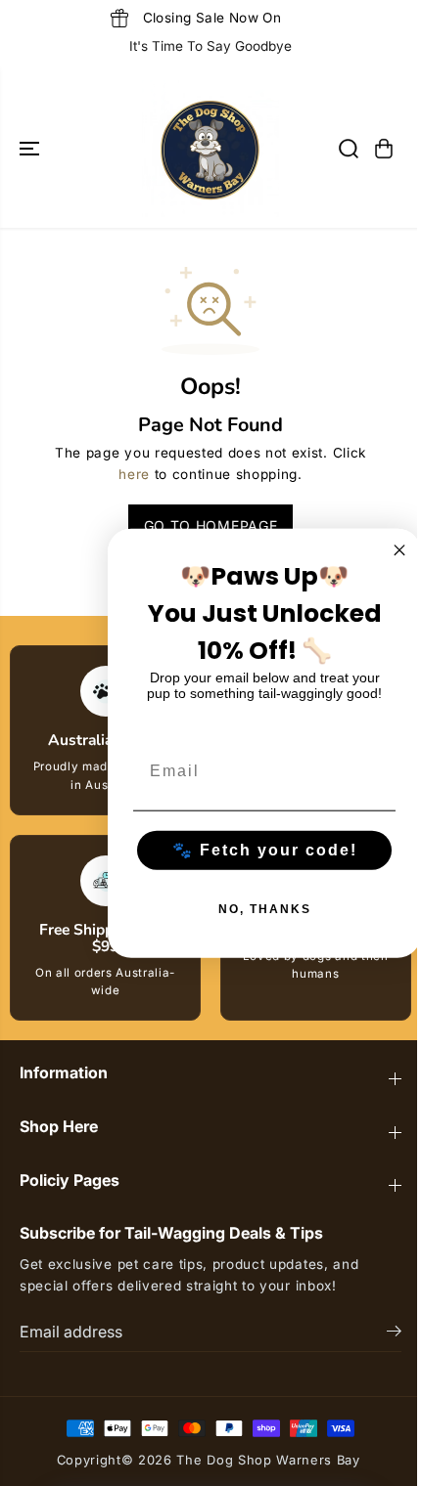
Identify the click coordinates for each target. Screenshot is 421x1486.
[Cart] (383, 148)
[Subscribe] (394, 1333)
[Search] (348, 148)
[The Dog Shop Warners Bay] (210, 148)
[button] (31, 148)
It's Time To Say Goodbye (210, 46)
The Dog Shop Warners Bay (267, 1460)
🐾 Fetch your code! (264, 849)
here (134, 474)
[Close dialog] (399, 550)
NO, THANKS (264, 908)
